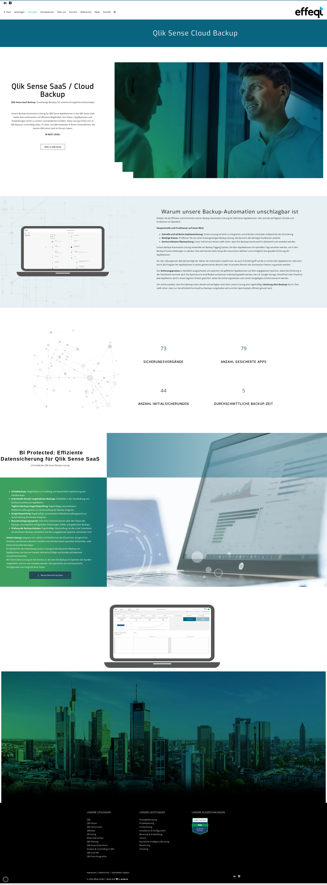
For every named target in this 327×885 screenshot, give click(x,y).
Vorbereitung (145, 827)
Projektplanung (146, 823)
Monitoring (144, 845)
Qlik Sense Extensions (97, 845)
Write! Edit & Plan (95, 838)
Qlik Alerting (92, 841)
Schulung (143, 849)
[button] (115, 12)
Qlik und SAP (93, 852)
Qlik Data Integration (97, 856)
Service (142, 838)
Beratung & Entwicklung (150, 834)
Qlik (88, 819)
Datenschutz (104, 872)
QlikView (91, 830)
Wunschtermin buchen (52, 575)
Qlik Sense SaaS (94, 827)
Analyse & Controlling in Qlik (100, 849)
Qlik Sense (92, 823)
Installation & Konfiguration (152, 830)
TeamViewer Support (120, 872)
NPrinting (91, 834)
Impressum (92, 872)
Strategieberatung (148, 819)
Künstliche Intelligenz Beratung (154, 841)
